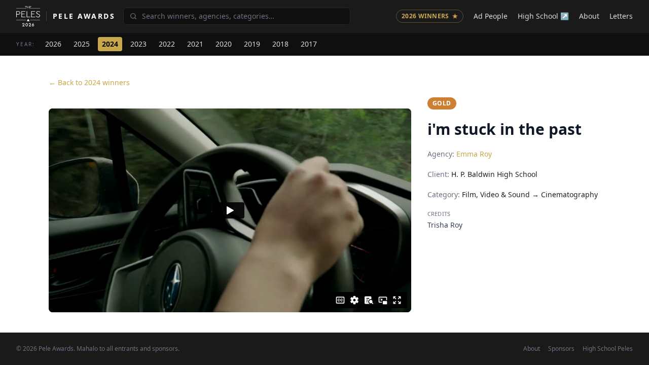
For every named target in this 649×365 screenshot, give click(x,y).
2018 (280, 44)
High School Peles (608, 349)
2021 (195, 44)
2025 (82, 44)
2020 (223, 44)
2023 (138, 44)
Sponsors (561, 349)
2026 (53, 44)
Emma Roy (474, 154)
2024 (110, 44)
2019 (252, 44)
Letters (621, 16)
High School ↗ (543, 16)
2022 (167, 44)
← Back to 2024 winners (89, 82)
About (589, 16)
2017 (309, 44)
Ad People (491, 16)
